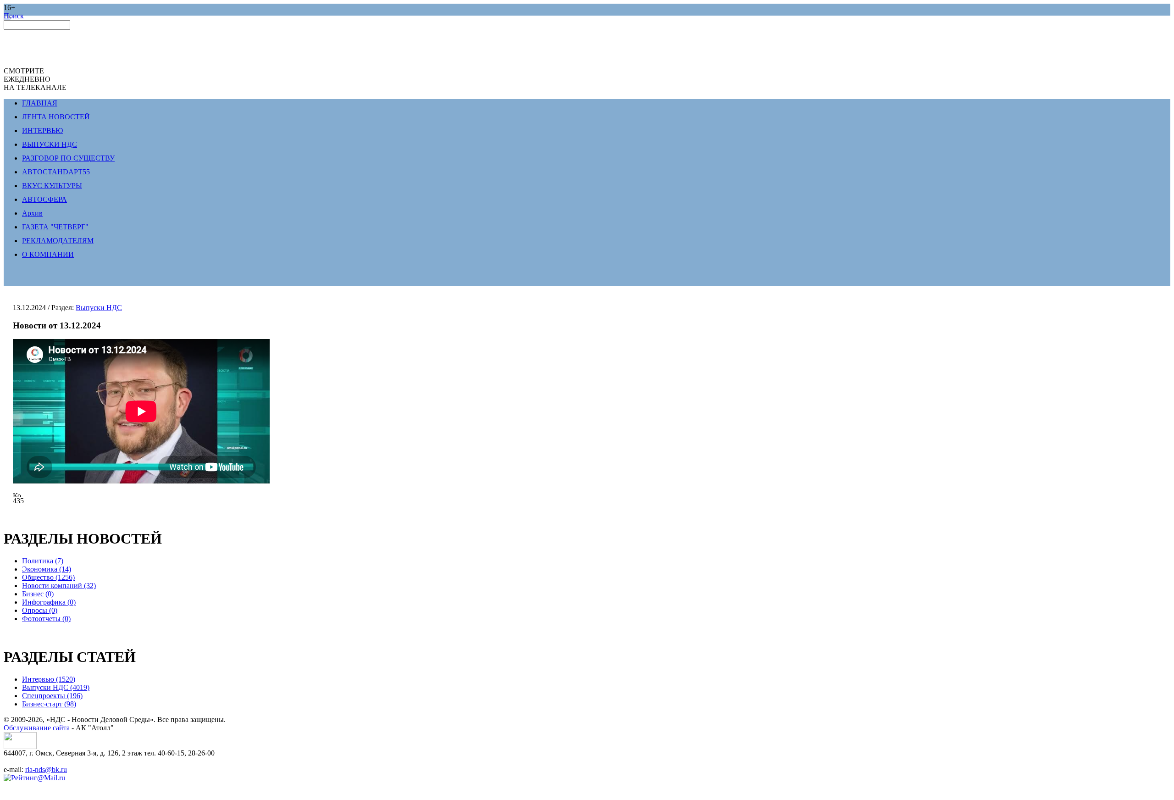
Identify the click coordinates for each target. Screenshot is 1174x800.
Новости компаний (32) (59, 585)
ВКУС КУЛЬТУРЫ (52, 185)
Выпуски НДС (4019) (55, 687)
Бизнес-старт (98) (49, 704)
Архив (32, 213)
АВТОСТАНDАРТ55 (56, 172)
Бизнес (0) (38, 594)
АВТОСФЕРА (44, 199)
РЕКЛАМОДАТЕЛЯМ (58, 240)
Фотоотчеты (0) (46, 618)
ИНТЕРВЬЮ (42, 130)
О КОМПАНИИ (48, 254)
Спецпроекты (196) (52, 696)
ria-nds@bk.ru (46, 769)
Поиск (14, 16)
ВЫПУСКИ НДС (49, 144)
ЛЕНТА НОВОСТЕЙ (56, 117)
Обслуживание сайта (37, 728)
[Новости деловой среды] (20, 746)
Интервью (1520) (48, 679)
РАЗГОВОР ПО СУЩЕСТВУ (68, 158)
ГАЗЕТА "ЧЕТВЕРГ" (55, 227)
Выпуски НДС (99, 307)
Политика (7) (42, 561)
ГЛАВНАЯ (39, 103)
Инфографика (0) (49, 602)
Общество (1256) (48, 577)
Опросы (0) (39, 610)
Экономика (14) (46, 569)
